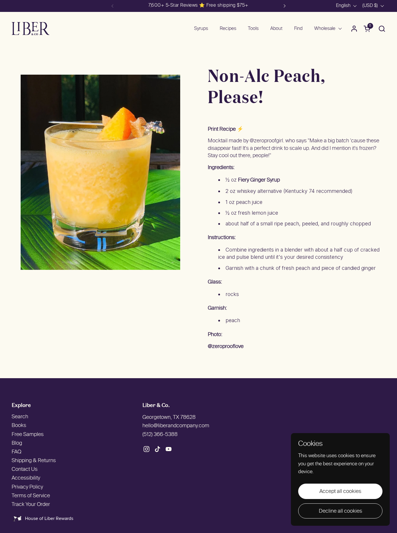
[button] (381, 28)
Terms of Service (31, 495)
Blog (17, 443)
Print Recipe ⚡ (225, 129)
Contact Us (24, 469)
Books (19, 425)
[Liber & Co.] (30, 28)
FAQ (16, 452)
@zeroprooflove (226, 346)
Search (20, 416)
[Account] (354, 28)
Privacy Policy (27, 487)
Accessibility (26, 478)
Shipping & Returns (34, 460)
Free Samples (28, 434)
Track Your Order (31, 504)
